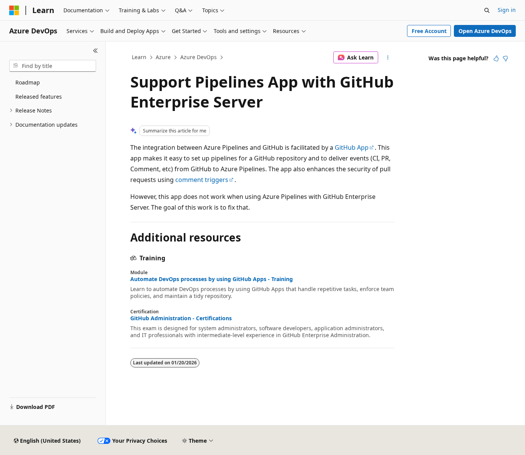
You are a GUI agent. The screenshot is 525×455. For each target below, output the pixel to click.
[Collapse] (95, 51)
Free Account (429, 31)
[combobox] (52, 66)
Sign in (507, 9)
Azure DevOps (198, 57)
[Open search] (487, 10)
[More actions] (388, 57)
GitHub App (352, 147)
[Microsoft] (14, 10)
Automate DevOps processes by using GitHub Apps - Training (211, 279)
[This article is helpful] (496, 58)
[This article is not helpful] (505, 58)
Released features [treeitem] (38, 96)
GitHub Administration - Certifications (181, 318)
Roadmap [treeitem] (27, 82)
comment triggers (201, 179)
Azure (163, 57)
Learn (139, 57)
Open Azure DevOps (485, 31)
